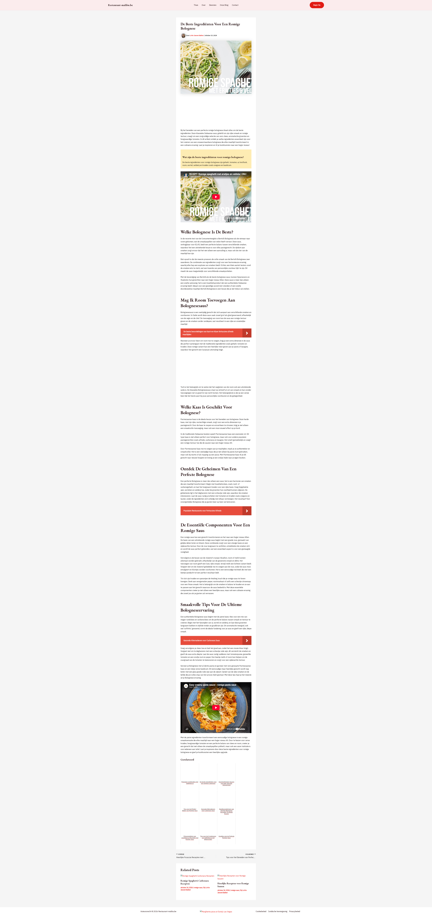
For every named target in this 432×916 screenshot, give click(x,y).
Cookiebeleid (261, 911)
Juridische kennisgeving (277, 911)
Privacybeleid (294, 911)
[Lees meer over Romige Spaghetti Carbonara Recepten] (198, 875)
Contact (235, 5)
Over (204, 5)
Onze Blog (224, 5)
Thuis (196, 5)
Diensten (212, 5)
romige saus (198, 888)
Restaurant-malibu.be (120, 5)
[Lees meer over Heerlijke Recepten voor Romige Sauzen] (234, 877)
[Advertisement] (216, 113)
